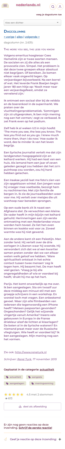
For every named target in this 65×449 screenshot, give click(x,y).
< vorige (9, 36)
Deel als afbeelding (35, 406)
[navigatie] (5, 5)
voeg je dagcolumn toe (49, 14)
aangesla (37, 377)
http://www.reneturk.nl (30, 352)
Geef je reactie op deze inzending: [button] (33, 439)
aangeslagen (17, 383)
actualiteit (47, 369)
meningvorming (44, 383)
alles (20, 36)
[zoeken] (53, 6)
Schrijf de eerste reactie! (35, 427)
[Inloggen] (60, 6)
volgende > (32, 36)
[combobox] (30, 22)
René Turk (24, 359)
